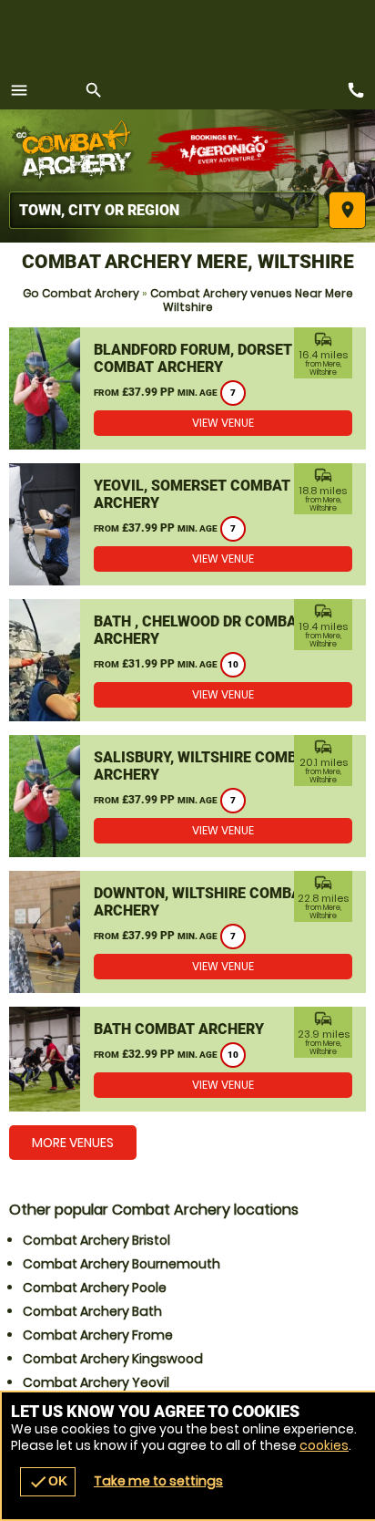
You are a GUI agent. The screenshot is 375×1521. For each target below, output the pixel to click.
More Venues (73, 1142)
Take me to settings (158, 1481)
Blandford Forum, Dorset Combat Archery (193, 358)
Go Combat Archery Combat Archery (77, 150)
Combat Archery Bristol (96, 1240)
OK (47, 1482)
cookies (324, 1445)
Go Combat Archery (81, 293)
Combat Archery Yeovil (96, 1382)
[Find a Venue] (164, 210)
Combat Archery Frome (98, 1335)
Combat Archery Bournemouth (121, 1264)
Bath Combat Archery (179, 1029)
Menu (19, 90)
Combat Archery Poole (95, 1287)
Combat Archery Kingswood (113, 1359)
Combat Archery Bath (92, 1311)
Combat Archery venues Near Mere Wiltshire (251, 300)
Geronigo (225, 150)
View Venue (223, 422)
